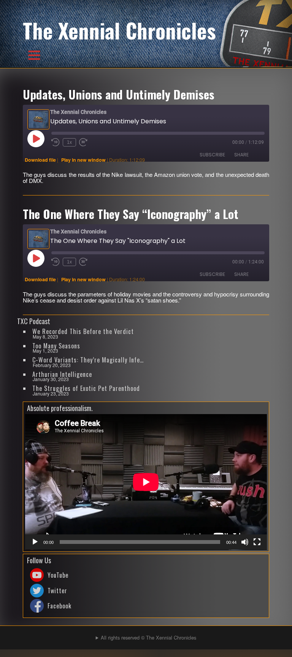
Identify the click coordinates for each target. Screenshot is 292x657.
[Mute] (245, 542)
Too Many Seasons (56, 346)
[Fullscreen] (257, 542)
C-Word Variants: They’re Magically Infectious (88, 360)
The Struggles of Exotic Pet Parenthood (86, 388)
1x (69, 142)
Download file (40, 159)
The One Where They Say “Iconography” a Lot (130, 213)
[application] (146, 482)
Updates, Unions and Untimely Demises (118, 94)
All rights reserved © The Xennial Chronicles (148, 637)
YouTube (58, 575)
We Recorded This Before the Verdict (83, 331)
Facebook (59, 605)
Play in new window (83, 159)
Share (241, 154)
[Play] (35, 542)
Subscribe (212, 154)
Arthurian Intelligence (62, 374)
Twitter (57, 590)
